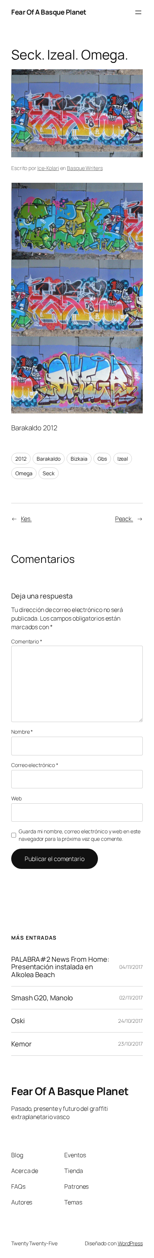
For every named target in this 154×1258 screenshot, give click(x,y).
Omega (24, 473)
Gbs (102, 458)
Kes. (26, 519)
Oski (18, 1021)
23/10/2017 (130, 1043)
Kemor (21, 1044)
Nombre (22, 731)
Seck (49, 473)
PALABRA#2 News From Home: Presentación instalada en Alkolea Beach (60, 967)
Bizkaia (79, 458)
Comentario (26, 641)
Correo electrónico (34, 765)
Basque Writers (85, 168)
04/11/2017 (131, 966)
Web (16, 798)
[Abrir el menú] (138, 12)
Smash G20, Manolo (42, 998)
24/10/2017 (130, 1020)
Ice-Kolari (48, 168)
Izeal (122, 458)
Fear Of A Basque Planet (48, 12)
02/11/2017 (131, 997)
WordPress (130, 1243)
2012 (21, 458)
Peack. (124, 519)
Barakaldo (48, 458)
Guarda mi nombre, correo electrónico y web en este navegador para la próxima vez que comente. (80, 835)
